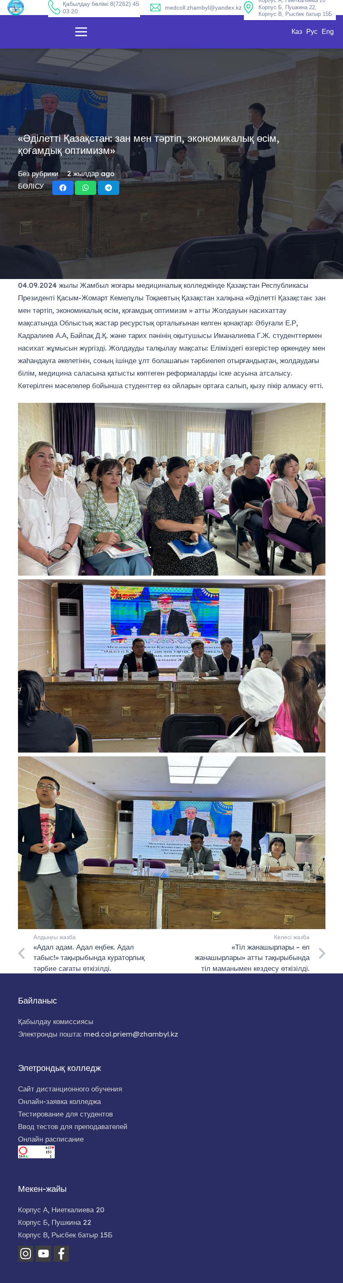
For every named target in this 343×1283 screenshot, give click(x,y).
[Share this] (63, 188)
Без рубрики (38, 173)
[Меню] (80, 31)
